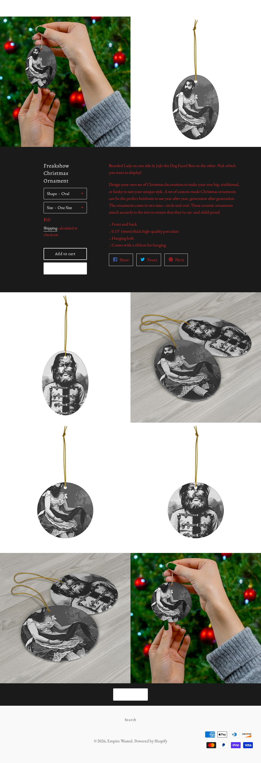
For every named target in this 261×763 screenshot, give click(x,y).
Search (131, 719)
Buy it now (65, 268)
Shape (52, 193)
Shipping (50, 228)
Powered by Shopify (150, 741)
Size (50, 207)
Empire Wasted (130, 8)
